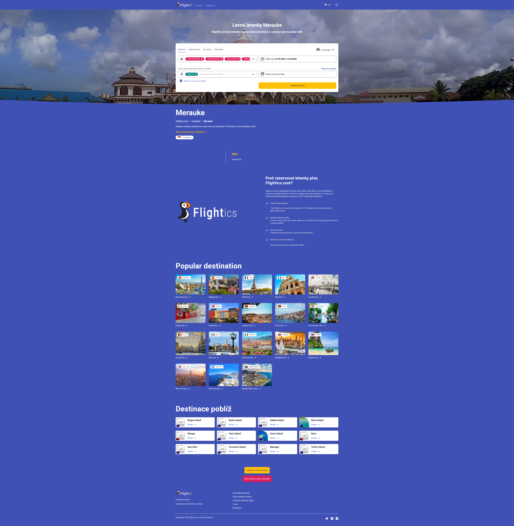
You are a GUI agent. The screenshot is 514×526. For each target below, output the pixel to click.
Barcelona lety (182, 297)
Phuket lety (313, 358)
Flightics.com (182, 121)
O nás (235, 504)
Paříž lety (246, 297)
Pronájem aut (210, 6)
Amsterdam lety (315, 325)
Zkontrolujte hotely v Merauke (190, 132)
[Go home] (184, 493)
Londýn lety (313, 297)
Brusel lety (180, 358)
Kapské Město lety (250, 388)
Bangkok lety (280, 358)
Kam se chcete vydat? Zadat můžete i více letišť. (194, 69)
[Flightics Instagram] (332, 518)
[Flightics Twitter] (327, 518)
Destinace (237, 508)
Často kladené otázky (242, 497)
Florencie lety (247, 358)
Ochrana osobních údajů (243, 500)
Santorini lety (214, 388)
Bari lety (212, 358)
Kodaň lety (213, 325)
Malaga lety (214, 297)
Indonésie (196, 121)
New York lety (181, 388)
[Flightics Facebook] (337, 518)
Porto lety (279, 325)
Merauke (208, 121)
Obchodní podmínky (241, 493)
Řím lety (278, 297)
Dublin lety (180, 325)
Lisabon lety (247, 325)
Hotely (199, 6)
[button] (336, 4)
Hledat (190, 425)
